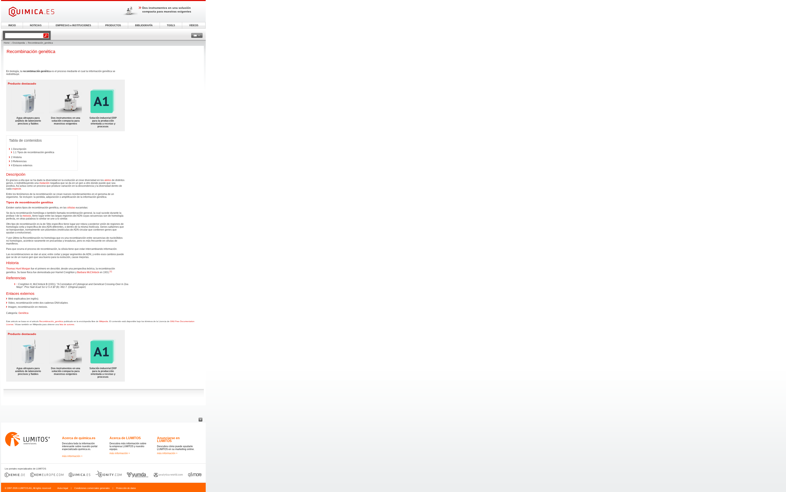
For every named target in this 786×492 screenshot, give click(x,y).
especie (16, 188)
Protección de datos (126, 488)
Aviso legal (62, 488)
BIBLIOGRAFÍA (144, 25)
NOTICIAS (36, 25)
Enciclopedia (18, 43)
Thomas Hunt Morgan (18, 268)
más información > (72, 456)
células (71, 207)
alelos (107, 180)
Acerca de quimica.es (78, 438)
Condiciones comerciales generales (92, 488)
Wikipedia (103, 321)
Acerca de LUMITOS (125, 438)
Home (7, 43)
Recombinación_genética (51, 321)
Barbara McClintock (88, 272)
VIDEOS (193, 25)
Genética (23, 313)
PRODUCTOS (113, 25)
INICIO (12, 25)
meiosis (27, 215)
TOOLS (171, 25)
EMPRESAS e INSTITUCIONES (73, 25)
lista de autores (67, 324)
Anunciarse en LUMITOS (168, 439)
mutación (44, 183)
